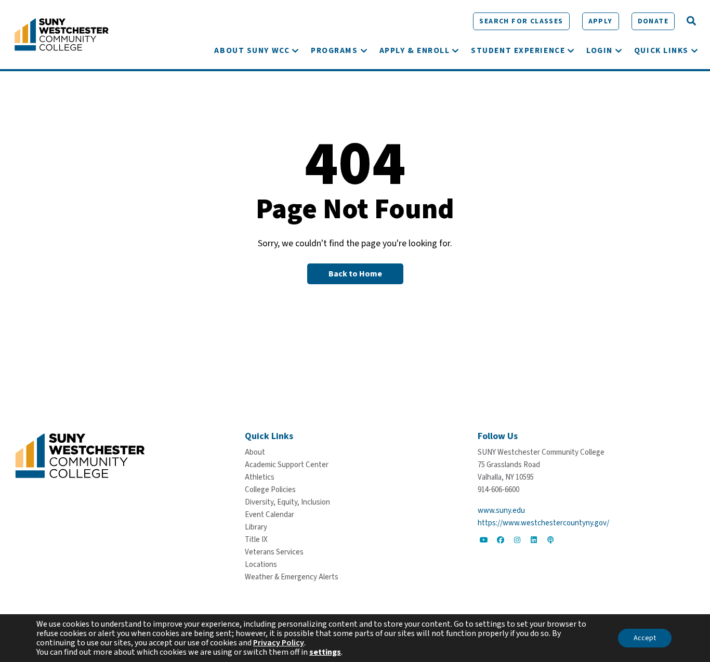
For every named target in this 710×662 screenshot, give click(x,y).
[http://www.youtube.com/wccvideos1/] (484, 540)
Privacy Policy (278, 642)
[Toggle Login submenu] (618, 50)
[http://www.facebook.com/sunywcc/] (500, 540)
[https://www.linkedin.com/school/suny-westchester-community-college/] (534, 540)
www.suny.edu (501, 510)
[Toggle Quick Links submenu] (694, 50)
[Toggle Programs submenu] (364, 50)
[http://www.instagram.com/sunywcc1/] (517, 540)
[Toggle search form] (691, 21)
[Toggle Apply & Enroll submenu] (455, 50)
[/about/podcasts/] (550, 540)
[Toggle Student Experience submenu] (571, 50)
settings (325, 652)
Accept (645, 638)
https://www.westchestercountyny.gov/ (543, 523)
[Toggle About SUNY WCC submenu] (295, 50)
